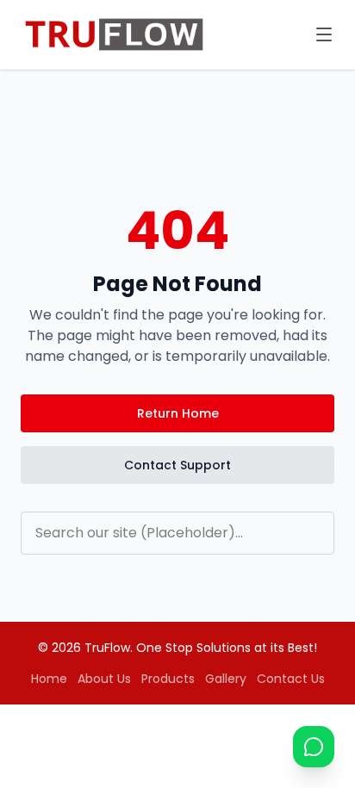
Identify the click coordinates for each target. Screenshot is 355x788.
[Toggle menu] (324, 34)
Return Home (178, 413)
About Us (104, 678)
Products (168, 678)
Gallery (225, 678)
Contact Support (177, 465)
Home (49, 678)
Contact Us (291, 678)
